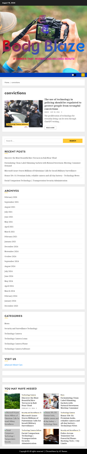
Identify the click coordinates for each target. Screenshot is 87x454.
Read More (50, 128)
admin (46, 112)
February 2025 (11, 236)
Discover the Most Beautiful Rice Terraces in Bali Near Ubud (31, 158)
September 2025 (12, 202)
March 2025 (10, 231)
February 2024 (11, 296)
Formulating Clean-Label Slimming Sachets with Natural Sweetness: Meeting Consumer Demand (70, 404)
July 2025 (8, 212)
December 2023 (11, 306)
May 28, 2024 (55, 112)
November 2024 (11, 251)
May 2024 (9, 281)
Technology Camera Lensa (16, 338)
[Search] (78, 75)
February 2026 (11, 197)
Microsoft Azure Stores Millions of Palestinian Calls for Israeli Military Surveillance (40, 170)
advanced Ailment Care (13, 365)
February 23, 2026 (28, 408)
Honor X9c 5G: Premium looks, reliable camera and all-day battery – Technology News (42, 175)
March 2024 (10, 291)
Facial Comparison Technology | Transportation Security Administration (36, 180)
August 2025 (10, 207)
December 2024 (11, 246)
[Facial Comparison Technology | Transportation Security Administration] (12, 436)
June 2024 (9, 276)
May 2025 (9, 222)
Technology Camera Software (17, 124)
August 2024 (10, 266)
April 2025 (9, 226)
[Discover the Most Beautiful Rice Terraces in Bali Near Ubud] (12, 401)
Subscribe (83, 75)
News (7, 323)
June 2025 (9, 217)
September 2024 (12, 261)
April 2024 (9, 286)
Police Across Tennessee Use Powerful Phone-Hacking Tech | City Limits (70, 438)
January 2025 (10, 241)
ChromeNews (51, 451)
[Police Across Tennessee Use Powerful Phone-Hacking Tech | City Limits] (51, 436)
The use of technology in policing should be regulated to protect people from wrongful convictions (62, 104)
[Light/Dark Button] (74, 75)
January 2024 (10, 301)
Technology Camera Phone (16, 343)
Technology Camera (13, 333)
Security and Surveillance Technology (21, 328)
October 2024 (10, 256)
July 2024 (8, 271)
